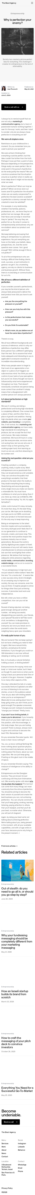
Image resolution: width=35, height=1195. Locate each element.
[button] (32, 3)
